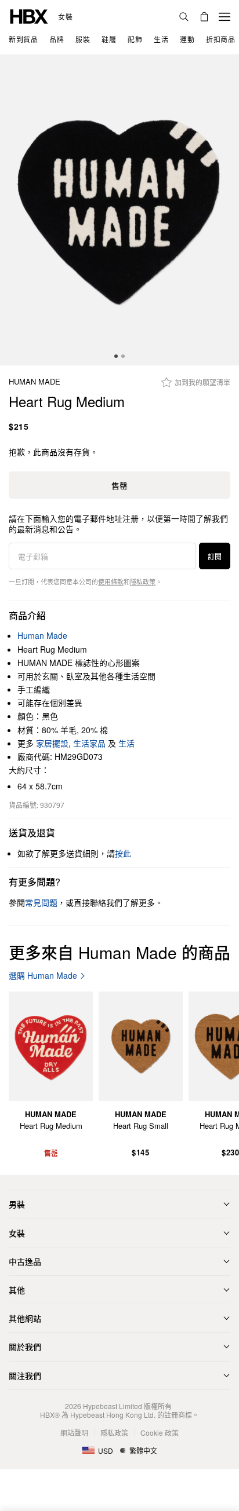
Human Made (34, 382)
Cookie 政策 (159, 1432)
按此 (123, 853)
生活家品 (89, 743)
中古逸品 (25, 1261)
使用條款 (111, 581)
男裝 (17, 1204)
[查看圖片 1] (119, 210)
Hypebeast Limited (112, 1406)
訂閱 (215, 556)
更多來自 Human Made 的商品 (119, 952)
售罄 (119, 485)
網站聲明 (74, 1432)
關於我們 (25, 1346)
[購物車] (204, 17)
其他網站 (25, 1318)
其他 (17, 1290)
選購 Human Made (43, 975)
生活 (126, 743)
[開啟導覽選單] (224, 17)
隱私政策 (142, 581)
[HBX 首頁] (29, 15)
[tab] (116, 356)
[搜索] (184, 17)
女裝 (65, 16)
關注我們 (25, 1375)
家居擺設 (52, 743)
